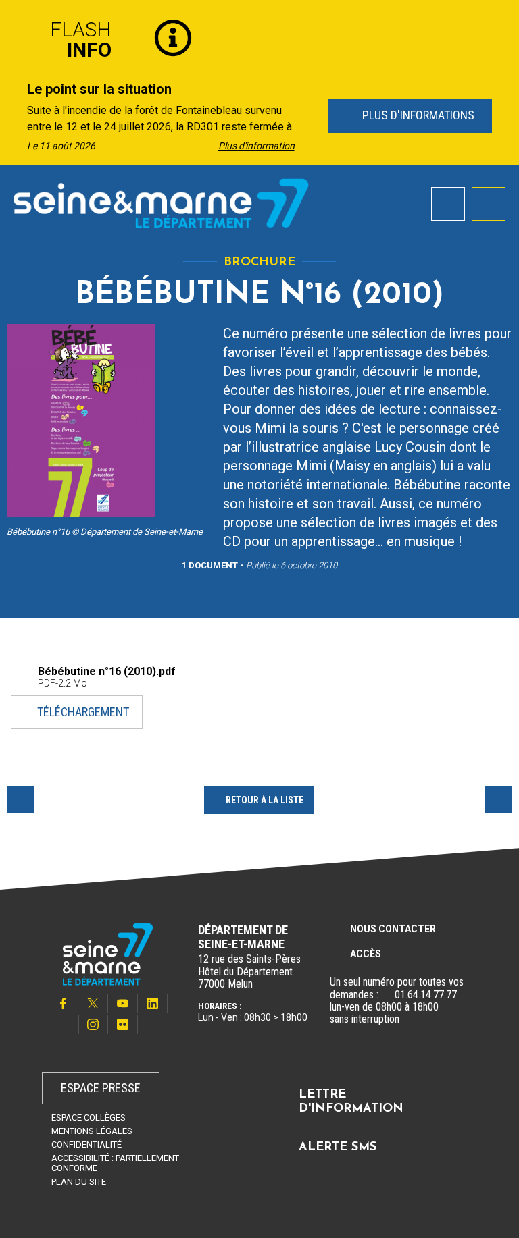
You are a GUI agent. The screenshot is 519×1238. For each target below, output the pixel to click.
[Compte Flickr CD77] (123, 1024)
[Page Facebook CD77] (63, 1003)
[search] (448, 204)
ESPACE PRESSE (101, 1088)
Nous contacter (393, 928)
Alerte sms (337, 1147)
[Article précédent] (14, 116)
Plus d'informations (416, 115)
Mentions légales (91, 1131)
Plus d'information (256, 145)
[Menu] (488, 204)
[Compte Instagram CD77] (93, 1024)
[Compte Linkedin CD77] (153, 1003)
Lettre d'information (351, 1102)
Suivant (498, 799)
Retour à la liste (264, 800)
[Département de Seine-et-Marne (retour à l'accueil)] (161, 203)
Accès (365, 953)
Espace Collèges (88, 1117)
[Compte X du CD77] (93, 1003)
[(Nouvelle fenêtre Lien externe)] (386, 995)
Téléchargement (83, 712)
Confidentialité (86, 1144)
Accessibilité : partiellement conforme (115, 1163)
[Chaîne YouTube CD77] (123, 1003)
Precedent (20, 799)
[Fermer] (498, 22)
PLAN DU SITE (78, 1182)
